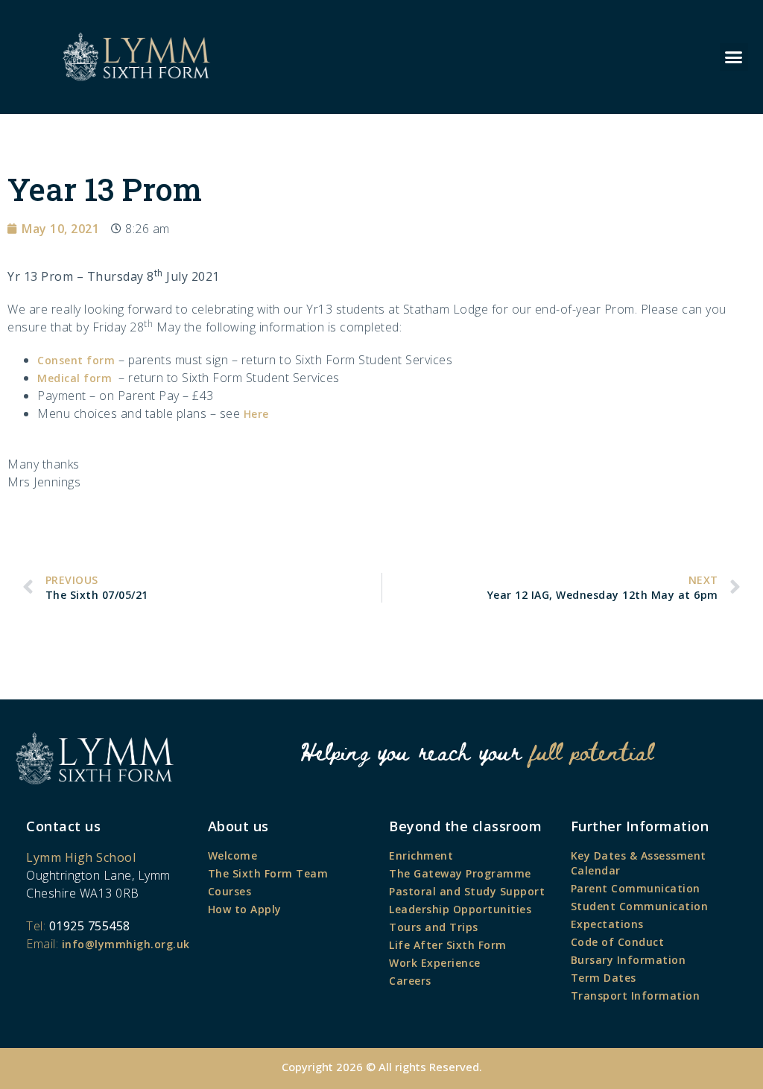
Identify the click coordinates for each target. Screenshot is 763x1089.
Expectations (607, 924)
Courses (230, 891)
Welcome (233, 855)
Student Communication (640, 906)
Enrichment (421, 855)
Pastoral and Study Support (467, 891)
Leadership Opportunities (460, 909)
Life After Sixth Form (448, 945)
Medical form (74, 378)
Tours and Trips (433, 927)
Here (256, 414)
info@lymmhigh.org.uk (126, 944)
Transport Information (635, 995)
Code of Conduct (618, 942)
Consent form (76, 360)
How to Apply (245, 909)
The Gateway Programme (460, 873)
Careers (410, 981)
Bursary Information (628, 960)
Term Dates (603, 978)
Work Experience (435, 963)
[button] (734, 57)
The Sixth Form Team (268, 873)
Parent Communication (635, 888)
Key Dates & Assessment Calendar (638, 862)
